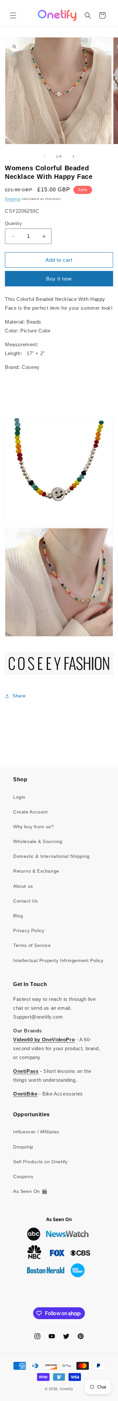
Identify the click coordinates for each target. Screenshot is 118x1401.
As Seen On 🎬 (30, 1191)
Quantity (13, 223)
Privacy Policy (28, 930)
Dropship (23, 1146)
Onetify (66, 1389)
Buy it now (59, 278)
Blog (18, 915)
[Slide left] (44, 156)
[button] (13, 15)
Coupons (23, 1176)
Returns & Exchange (36, 871)
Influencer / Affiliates (36, 1131)
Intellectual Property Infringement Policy (58, 960)
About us (23, 886)
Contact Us (25, 901)
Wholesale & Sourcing (38, 841)
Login (19, 797)
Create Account (30, 811)
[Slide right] (73, 156)
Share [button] (19, 695)
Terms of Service (32, 945)
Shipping (12, 199)
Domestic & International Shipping (51, 856)
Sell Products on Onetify (40, 1161)
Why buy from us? (33, 826)
